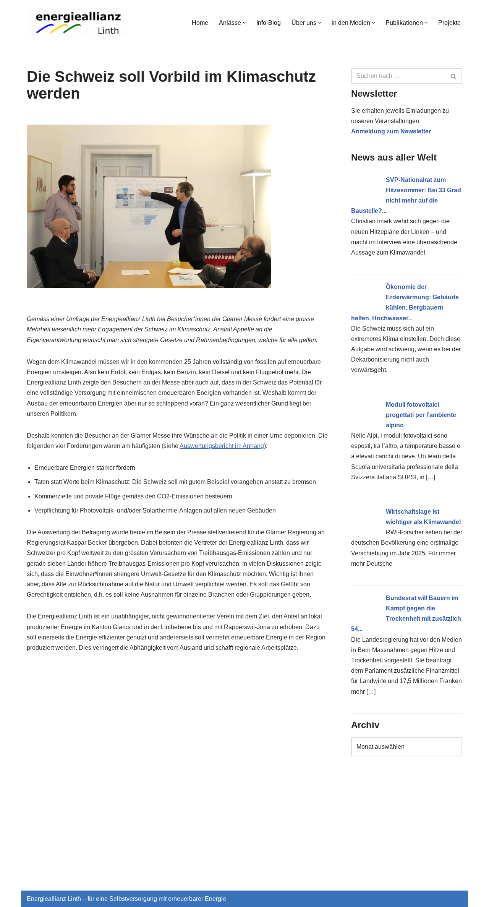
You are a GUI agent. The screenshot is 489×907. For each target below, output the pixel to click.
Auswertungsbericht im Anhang (222, 446)
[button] (244, 22)
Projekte (449, 22)
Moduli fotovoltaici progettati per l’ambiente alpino (421, 414)
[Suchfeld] (453, 76)
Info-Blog (268, 22)
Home (200, 22)
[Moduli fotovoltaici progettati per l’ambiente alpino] (365, 427)
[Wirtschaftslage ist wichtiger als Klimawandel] (365, 535)
